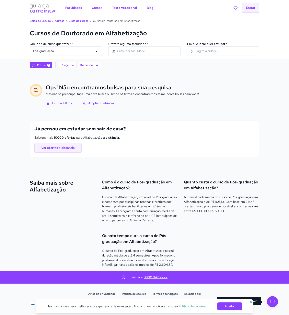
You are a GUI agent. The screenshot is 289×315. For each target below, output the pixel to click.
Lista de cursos (78, 21)
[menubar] (109, 8)
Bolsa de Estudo (40, 21)
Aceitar (230, 306)
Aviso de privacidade (102, 294)
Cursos (59, 21)
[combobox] (144, 51)
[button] (272, 301)
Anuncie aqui (192, 294)
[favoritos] (235, 8)
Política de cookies (134, 294)
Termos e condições (165, 294)
